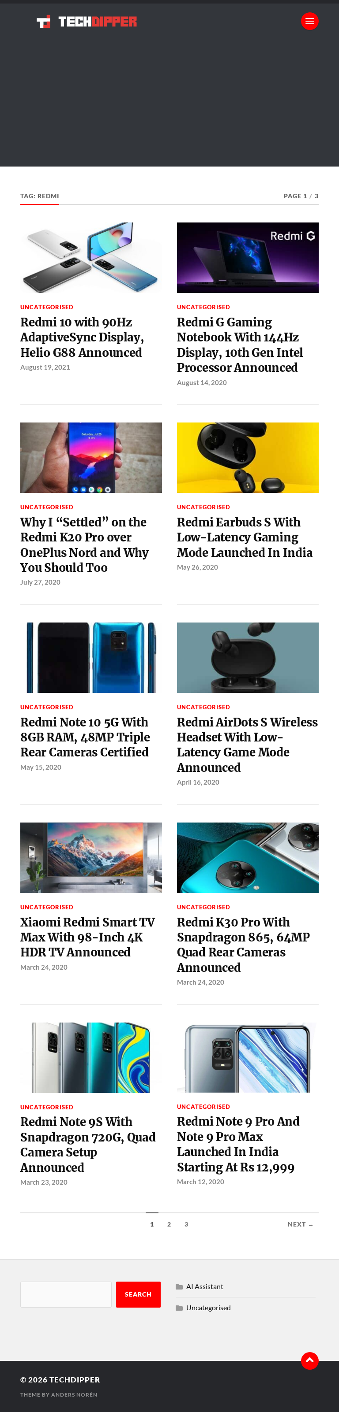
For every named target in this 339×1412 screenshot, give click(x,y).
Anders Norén (74, 1394)
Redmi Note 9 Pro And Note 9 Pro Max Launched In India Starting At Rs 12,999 (238, 1144)
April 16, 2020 (198, 782)
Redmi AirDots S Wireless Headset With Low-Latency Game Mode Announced (247, 745)
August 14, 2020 (202, 382)
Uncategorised (47, 307)
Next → (301, 1224)
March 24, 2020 (44, 967)
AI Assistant (204, 1286)
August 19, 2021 (45, 367)
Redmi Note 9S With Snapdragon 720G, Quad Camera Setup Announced (88, 1145)
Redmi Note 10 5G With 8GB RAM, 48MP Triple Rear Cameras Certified (85, 737)
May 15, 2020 (40, 767)
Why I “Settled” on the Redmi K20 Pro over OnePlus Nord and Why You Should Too (84, 545)
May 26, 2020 (197, 567)
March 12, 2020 (200, 1182)
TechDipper (74, 1379)
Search (138, 1294)
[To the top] (310, 1361)
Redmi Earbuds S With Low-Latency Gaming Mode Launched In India (245, 537)
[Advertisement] (169, 105)
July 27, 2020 (40, 582)
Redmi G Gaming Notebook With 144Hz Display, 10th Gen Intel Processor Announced (240, 345)
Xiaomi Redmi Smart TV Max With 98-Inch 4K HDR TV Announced (87, 937)
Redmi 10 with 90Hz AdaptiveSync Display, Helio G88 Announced (82, 337)
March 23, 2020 (44, 1182)
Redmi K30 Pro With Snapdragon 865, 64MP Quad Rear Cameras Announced (243, 945)
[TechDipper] (169, 21)
